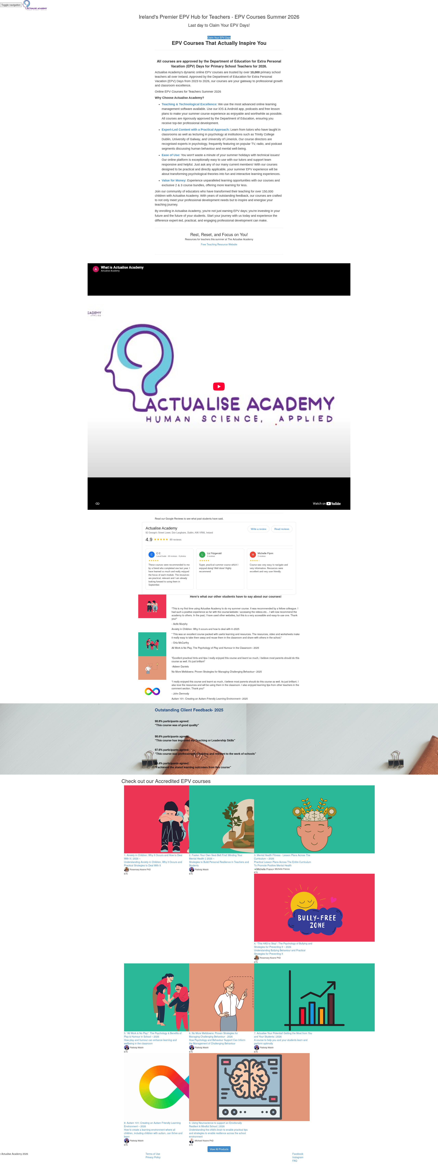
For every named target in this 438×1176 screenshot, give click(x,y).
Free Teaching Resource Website (219, 244)
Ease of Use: (171, 155)
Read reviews (281, 529)
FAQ (294, 1160)
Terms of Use (153, 1153)
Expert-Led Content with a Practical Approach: (196, 129)
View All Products (219, 1149)
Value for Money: (174, 180)
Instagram (297, 1157)
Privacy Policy (153, 1157)
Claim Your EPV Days (219, 37)
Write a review (258, 529)
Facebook (297, 1153)
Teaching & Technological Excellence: (189, 104)
